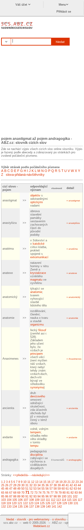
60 (63, 488)
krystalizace (38, 273)
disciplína (36, 454)
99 (59, 496)
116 (74, 499)
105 (14, 499)
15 (44, 482)
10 (24, 482)
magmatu (36, 279)
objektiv (35, 195)
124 (36, 503)
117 (80, 499)
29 (18, 485)
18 (56, 482)
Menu (62, 4)
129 (64, 503)
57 (51, 488)
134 (14, 506)
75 (43, 492)
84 (80, 492)
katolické (38, 243)
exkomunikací (39, 257)
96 (47, 496)
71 (27, 492)
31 (26, 485)
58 (55, 488)
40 (63, 485)
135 (20, 506)
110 (42, 499)
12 (32, 482)
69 (18, 492)
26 (6, 485)
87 (10, 496)
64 (79, 488)
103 (3, 499)
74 (39, 492)
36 (47, 485)
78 (56, 492)
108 (31, 499)
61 (67, 488)
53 (35, 488)
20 (65, 482)
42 (71, 485)
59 (59, 488)
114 (64, 499)
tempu (34, 445)
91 (26, 496)
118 (3, 503)
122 (25, 503)
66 (6, 492)
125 (42, 503)
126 (47, 503)
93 (35, 496)
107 (26, 499)
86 (6, 496)
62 (71, 488)
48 (14, 488)
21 (69, 482)
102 (75, 496)
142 (59, 506)
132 (3, 506)
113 (58, 499)
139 (42, 506)
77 (52, 492)
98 (55, 496)
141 (54, 506)
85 (2, 496)
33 (35, 485)
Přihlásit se (63, 11)
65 (2, 492)
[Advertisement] (42, 91)
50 (22, 488)
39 (59, 485)
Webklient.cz (41, 526)
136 (26, 506)
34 (39, 485)
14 (40, 482)
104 (9, 499)
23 (77, 482)
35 (43, 485)
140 (48, 506)
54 (39, 488)
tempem (35, 432)
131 (75, 503)
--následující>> (40, 475)
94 (39, 496)
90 (22, 496)
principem (36, 353)
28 (14, 485)
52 (30, 488)
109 (37, 499)
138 (37, 506)
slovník (21, 519)
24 (81, 482)
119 (8, 503)
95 (43, 496)
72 (31, 492)
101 (69, 496)
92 (30, 496)
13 (36, 482)
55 (43, 488)
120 (14, 503)
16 (48, 482)
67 (10, 492)
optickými (36, 202)
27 (10, 485)
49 (18, 488)
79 (60, 492)
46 (6, 488)
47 (10, 488)
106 (20, 499)
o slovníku (59, 519)
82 (72, 492)
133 (9, 506)
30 (22, 485)
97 (51, 496)
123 (31, 503)
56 (47, 488)
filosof (42, 330)
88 (14, 496)
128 (59, 503)
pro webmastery (39, 519)
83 (76, 492)
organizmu (37, 324)
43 (75, 485)
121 (19, 503)
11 (28, 482)
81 (68, 492)
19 (60, 482)
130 (70, 503)
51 (26, 488)
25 (2, 485)
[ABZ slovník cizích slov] (17, 29)
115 (69, 499)
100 (64, 496)
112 (53, 499)
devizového (37, 396)
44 (79, 485)
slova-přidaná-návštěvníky (25, 174)
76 (48, 492)
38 (55, 485)
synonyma (37, 387)
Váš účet (21, 4)
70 (22, 492)
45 (2, 488)
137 (31, 506)
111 (48, 499)
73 (35, 492)
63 (75, 488)
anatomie (36, 292)
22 (73, 482)
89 (18, 496)
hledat (60, 42)
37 (51, 485)
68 (14, 492)
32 (30, 485)
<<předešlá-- (21, 475)
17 (52, 482)
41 (67, 485)
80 (64, 492)
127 (53, 503)
